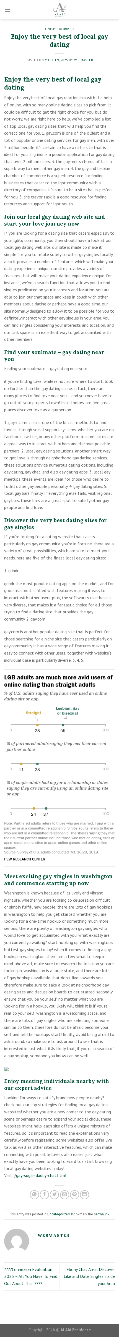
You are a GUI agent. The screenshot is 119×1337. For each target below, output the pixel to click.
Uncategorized (59, 29)
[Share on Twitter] (54, 1194)
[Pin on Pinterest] (74, 1194)
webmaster (83, 60)
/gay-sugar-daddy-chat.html (40, 1175)
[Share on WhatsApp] (34, 1194)
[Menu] (7, 9)
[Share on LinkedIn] (84, 1194)
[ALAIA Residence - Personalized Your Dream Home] (59, 9)
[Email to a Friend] (64, 1194)
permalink (101, 1214)
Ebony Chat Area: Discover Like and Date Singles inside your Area (89, 1276)
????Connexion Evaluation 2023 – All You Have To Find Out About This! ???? (30, 1276)
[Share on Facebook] (44, 1194)
